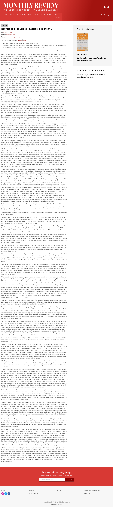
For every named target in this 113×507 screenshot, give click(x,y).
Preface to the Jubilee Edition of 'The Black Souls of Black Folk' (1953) (91, 76)
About (12, 14)
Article (20, 40)
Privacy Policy (88, 494)
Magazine (20, 14)
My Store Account (34, 494)
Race (14, 34)
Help (43, 14)
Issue (24, 40)
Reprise (4, 25)
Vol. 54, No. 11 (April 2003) (12, 37)
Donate (49, 14)
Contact (29, 14)
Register (32, 490)
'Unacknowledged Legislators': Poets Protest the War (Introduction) (91, 59)
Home (6, 14)
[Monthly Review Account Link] (104, 7)
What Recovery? (82, 54)
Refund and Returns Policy (92, 490)
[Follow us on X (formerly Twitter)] (5, 493)
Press (37, 14)
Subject (3, 34)
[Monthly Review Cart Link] (107, 7)
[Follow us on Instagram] (2, 493)
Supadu (60, 504)
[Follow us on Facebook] (9, 493)
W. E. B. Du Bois (7, 32)
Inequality (9, 34)
